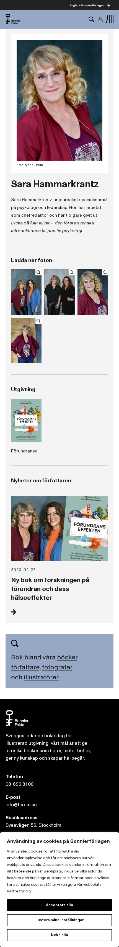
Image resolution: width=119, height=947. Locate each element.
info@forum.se (21, 805)
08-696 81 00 (19, 784)
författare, (26, 667)
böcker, (67, 657)
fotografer (57, 667)
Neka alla (59, 935)
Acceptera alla (59, 905)
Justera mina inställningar (59, 920)
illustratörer (41, 677)
